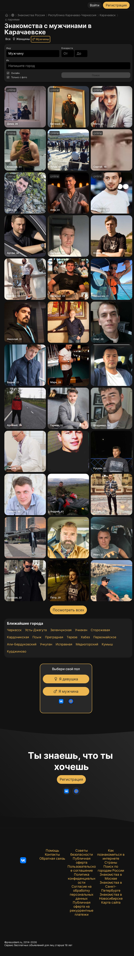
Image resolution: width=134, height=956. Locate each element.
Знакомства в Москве (111, 877)
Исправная (64, 644)
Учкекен (81, 630)
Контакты (52, 855)
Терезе (72, 637)
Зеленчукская (61, 630)
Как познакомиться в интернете (111, 855)
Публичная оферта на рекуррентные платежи (81, 909)
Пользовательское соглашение (82, 869)
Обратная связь (52, 859)
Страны (111, 863)
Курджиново (16, 651)
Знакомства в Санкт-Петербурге (111, 887)
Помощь (52, 851)
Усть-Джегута (36, 630)
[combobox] (30, 53)
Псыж (37, 637)
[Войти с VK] (61, 701)
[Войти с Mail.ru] (70, 701)
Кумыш (107, 644)
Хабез (85, 637)
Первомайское (104, 637)
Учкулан (46, 644)
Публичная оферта (82, 861)
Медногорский (87, 644)
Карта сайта (111, 903)
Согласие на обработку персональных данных (81, 893)
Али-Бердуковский (21, 644)
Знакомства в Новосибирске (111, 897)
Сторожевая (100, 630)
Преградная (54, 637)
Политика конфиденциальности (81, 879)
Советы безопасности (81, 853)
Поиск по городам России (111, 869)
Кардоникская (18, 637)
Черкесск (14, 630)
